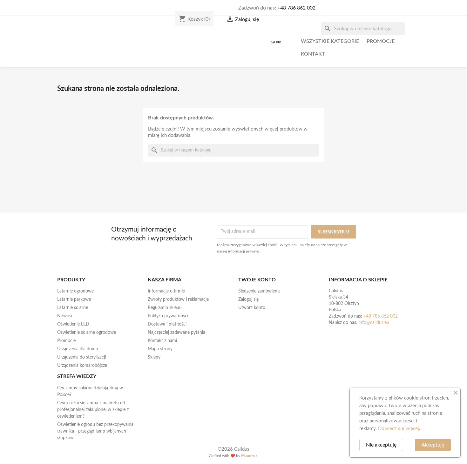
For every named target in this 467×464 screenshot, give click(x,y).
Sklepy (154, 357)
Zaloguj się (248, 299)
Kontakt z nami (162, 341)
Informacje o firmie (166, 291)
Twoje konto (257, 279)
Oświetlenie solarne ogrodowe (86, 332)
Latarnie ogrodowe (75, 291)
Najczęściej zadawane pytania (176, 332)
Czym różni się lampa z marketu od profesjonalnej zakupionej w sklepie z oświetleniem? (93, 410)
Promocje (381, 41)
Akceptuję (433, 444)
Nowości (65, 316)
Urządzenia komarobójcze (82, 365)
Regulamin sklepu (165, 308)
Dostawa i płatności (167, 324)
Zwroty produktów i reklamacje (178, 299)
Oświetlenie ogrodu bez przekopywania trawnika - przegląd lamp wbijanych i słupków (95, 431)
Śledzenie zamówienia (259, 291)
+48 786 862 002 (296, 7)
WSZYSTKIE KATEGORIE (330, 41)
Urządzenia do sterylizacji (81, 357)
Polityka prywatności (168, 316)
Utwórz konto (251, 308)
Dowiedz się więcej (398, 428)
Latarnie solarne (72, 308)
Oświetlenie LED (73, 324)
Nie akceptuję (381, 444)
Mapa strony (160, 349)
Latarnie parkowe (74, 299)
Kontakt (313, 54)
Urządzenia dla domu (77, 349)
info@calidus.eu (374, 322)
